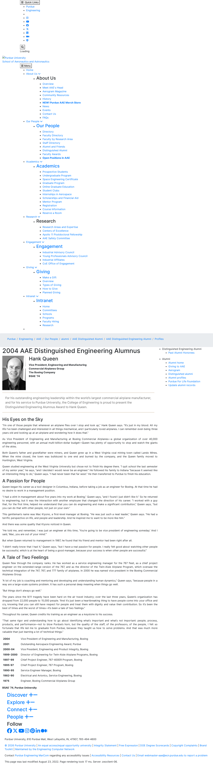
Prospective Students (55, 171)
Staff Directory (51, 142)
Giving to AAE (176, 366)
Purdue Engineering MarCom (32, 755)
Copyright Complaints (184, 745)
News (46, 106)
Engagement (34, 242)
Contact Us (49, 113)
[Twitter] (27, 29)
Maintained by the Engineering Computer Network (45, 749)
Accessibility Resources (105, 755)
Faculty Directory (53, 135)
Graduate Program (53, 183)
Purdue (30, 6)
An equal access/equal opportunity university (65, 745)
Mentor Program (52, 201)
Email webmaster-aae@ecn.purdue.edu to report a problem (172, 755)
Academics (33, 161)
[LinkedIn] (27, 32)
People (16, 717)
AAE (38, 338)
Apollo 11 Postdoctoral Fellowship (62, 234)
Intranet (31, 296)
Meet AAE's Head (53, 87)
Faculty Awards (52, 154)
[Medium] (27, 36)
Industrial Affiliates (54, 259)
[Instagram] (27, 17)
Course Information (54, 209)
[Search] (22, 47)
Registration (50, 205)
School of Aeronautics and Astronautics (25, 61)
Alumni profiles (177, 377)
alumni (65, 338)
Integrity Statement (105, 745)
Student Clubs (51, 190)
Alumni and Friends (54, 146)
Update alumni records (181, 385)
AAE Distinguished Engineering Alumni (128, 338)
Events (47, 110)
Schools (47, 313)
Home (29, 69)
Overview (48, 83)
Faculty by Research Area (58, 139)
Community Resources (56, 95)
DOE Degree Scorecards (154, 745)
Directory (48, 131)
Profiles (159, 338)
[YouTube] (27, 21)
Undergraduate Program (57, 175)
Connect (18, 709)
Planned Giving (51, 292)
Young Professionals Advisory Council (65, 256)
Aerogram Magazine (54, 91)
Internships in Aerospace (57, 194)
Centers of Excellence (55, 230)
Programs (48, 317)
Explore (16, 702)
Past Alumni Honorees (181, 352)
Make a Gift (49, 277)
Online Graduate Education (58, 186)
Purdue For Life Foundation (184, 381)
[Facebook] (27, 25)
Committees (50, 310)
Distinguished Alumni (55, 150)
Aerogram (174, 370)
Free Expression (128, 745)
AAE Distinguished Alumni (87, 338)
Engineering (33, 10)
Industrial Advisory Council (58, 252)
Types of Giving (52, 284)
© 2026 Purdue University (20, 745)
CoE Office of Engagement (58, 263)
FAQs (45, 117)
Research (32, 216)
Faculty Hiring (51, 321)
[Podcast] (27, 40)
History (47, 98)
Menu (27, 65)
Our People (33, 121)
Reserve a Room (52, 212)
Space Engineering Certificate (60, 179)
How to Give (50, 288)
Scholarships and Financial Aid (60, 198)
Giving (30, 267)
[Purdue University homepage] (14, 57)
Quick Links (31, 2)
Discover (18, 695)
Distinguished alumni (180, 373)
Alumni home (176, 362)
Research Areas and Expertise (60, 227)
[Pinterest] (32, 731)
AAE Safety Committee (56, 238)
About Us (32, 73)
